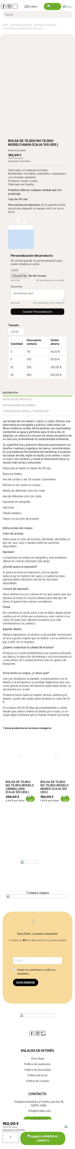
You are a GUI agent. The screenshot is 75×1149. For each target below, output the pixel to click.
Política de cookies (37, 1080)
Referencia (14, 150)
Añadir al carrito (47, 1138)
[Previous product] (67, 26)
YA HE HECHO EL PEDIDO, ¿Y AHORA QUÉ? (26, 411)
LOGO (14, 270)
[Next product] (70, 26)
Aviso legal (37, 1058)
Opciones (16, 286)
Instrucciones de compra (19, 405)
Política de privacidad (38, 1069)
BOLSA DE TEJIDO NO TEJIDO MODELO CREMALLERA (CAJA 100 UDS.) (20, 787)
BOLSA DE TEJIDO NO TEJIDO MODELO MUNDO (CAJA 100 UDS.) (54, 787)
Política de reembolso (37, 1064)
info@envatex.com (39, 1110)
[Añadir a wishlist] (70, 1137)
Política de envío (37, 1075)
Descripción (10, 392)
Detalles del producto (17, 399)
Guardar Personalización (37, 311)
